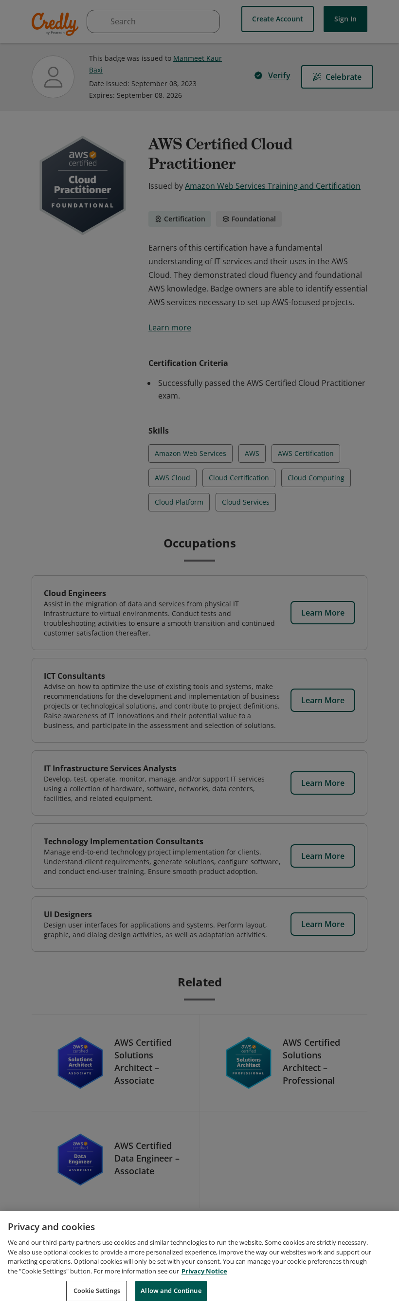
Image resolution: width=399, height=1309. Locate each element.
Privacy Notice (204, 1271)
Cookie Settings (96, 1290)
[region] (199, 1260)
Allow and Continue (171, 1290)
